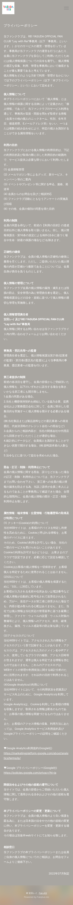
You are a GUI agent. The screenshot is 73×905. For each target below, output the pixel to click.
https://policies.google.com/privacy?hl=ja (30, 772)
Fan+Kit (43, 893)
